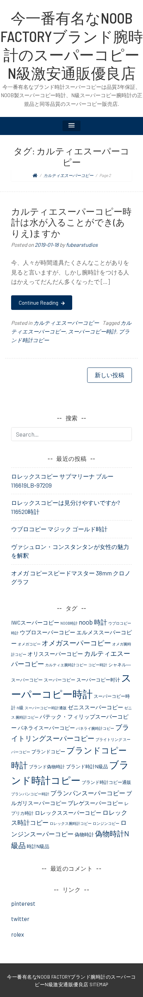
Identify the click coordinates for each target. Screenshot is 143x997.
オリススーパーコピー (55, 653)
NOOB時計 (69, 623)
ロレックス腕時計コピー (71, 823)
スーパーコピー (59, 680)
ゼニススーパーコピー (95, 707)
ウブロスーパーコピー (47, 632)
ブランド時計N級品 (87, 766)
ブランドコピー (48, 751)
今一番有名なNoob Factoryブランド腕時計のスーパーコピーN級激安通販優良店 (71, 45)
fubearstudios (82, 245)
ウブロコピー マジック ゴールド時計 (59, 528)
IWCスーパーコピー (35, 622)
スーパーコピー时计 (98, 680)
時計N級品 (38, 846)
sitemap (99, 984)
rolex (17, 934)
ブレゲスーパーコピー (95, 803)
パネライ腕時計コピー (95, 728)
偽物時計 (84, 834)
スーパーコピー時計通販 (46, 707)
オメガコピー (29, 644)
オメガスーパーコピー (76, 643)
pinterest (23, 903)
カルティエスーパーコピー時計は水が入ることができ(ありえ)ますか (71, 222)
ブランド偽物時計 (47, 766)
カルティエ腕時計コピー (66, 664)
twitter (20, 918)
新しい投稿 (109, 374)
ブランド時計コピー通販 (106, 782)
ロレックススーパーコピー (68, 812)
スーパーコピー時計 (92, 331)
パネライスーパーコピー (46, 728)
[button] (71, 125)
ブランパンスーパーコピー (87, 793)
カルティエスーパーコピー (66, 323)
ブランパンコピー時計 (30, 794)
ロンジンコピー (106, 823)
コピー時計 (97, 664)
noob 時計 (93, 622)
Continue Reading (39, 302)
